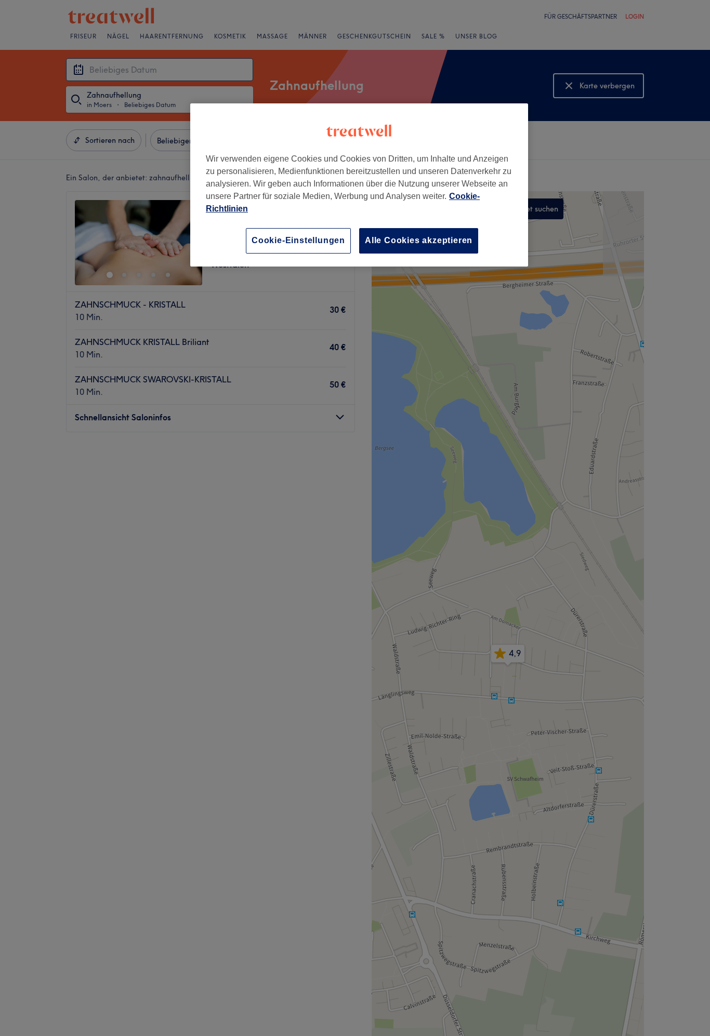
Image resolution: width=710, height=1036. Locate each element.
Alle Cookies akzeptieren (418, 240)
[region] (359, 184)
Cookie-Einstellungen (298, 240)
